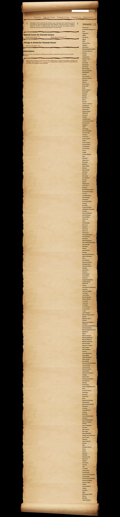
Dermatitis (85, 162)
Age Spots (85, 37)
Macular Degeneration (88, 314)
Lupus (84, 310)
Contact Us (76, 17)
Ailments (37, 17)
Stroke (84, 451)
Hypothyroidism (86, 266)
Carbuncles (85, 109)
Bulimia (84, 95)
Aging (84, 39)
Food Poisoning (86, 201)
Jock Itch (85, 293)
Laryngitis (85, 301)
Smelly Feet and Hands (88, 435)
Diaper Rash (85, 166)
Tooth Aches (85, 470)
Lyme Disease (86, 312)
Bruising (84, 94)
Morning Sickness (87, 337)
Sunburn (84, 453)
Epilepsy (84, 187)
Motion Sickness (87, 339)
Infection (84, 272)
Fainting (84, 193)
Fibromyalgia (86, 197)
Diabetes (84, 164)
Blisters (84, 82)
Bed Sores (85, 66)
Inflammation (86, 274)
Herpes (84, 248)
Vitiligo (84, 488)
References (88, 17)
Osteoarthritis (86, 365)
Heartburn (85, 238)
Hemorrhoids (86, 244)
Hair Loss (85, 225)
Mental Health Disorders (89, 329)
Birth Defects (86, 76)
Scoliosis (85, 414)
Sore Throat (85, 437)
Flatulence (85, 199)
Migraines (85, 331)
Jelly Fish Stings (87, 291)
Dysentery (85, 176)
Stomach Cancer (87, 447)
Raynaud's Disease (87, 400)
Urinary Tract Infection (88, 478)
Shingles (84, 418)
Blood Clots (85, 84)
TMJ (83, 466)
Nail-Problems (86, 349)
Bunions (84, 97)
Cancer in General (87, 103)
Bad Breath (85, 64)
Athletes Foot (86, 59)
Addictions (85, 33)
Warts (83, 492)
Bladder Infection (87, 78)
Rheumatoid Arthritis (88, 404)
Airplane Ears (86, 43)
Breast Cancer (86, 90)
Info (39, 36)
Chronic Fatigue (86, 130)
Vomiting (84, 490)
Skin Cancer (85, 429)
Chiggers (84, 125)
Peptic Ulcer (85, 376)
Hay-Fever (85, 228)
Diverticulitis (85, 170)
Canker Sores (86, 107)
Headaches (85, 232)
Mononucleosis (86, 335)
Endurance (85, 185)
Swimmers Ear (86, 457)
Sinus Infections (87, 425)
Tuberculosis (86, 476)
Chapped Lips (86, 119)
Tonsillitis (85, 468)
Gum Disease (86, 223)
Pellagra (84, 375)
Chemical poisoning (88, 121)
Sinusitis (84, 427)
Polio (83, 388)
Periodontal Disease (88, 378)
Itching (84, 285)
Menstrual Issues (87, 327)
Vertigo (84, 484)
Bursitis (84, 101)
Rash (83, 398)
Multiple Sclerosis (87, 341)
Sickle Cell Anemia (87, 420)
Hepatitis (84, 246)
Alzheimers (85, 47)
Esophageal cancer (87, 191)
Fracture (84, 203)
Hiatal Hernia (85, 250)
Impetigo (84, 268)
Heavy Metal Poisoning (88, 242)
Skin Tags (85, 431)
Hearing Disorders (87, 234)
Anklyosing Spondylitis (88, 49)
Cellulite (84, 117)
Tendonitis (85, 462)
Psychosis (85, 396)
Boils (83, 88)
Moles (84, 333)
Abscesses (85, 27)
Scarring (84, 408)
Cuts (83, 156)
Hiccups (84, 252)
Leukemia (85, 305)
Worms (84, 496)
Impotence (85, 270)
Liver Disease (86, 307)
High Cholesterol (87, 256)
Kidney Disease (86, 297)
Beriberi (84, 74)
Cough (84, 152)
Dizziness (85, 172)
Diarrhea (84, 168)
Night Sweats (86, 359)
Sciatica (84, 412)
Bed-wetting (85, 68)
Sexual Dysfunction (87, 416)
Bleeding (84, 80)
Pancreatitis (85, 371)
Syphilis (84, 460)
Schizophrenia (86, 410)
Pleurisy (84, 382)
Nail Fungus (85, 347)
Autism (84, 61)
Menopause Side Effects (89, 326)
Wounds (84, 498)
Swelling (84, 455)
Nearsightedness (87, 353)
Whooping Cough (87, 494)
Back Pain (85, 62)
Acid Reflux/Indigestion (89, 29)
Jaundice (85, 289)
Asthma (84, 55)
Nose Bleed (85, 361)
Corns (84, 150)
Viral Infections (86, 486)
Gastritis (84, 211)
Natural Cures (49, 17)
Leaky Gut (85, 303)
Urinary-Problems (87, 480)
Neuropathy (85, 355)
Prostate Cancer (86, 390)
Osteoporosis (86, 367)
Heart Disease (86, 236)
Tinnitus (84, 464)
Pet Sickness (86, 380)
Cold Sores (85, 136)
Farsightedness (86, 195)
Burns (84, 99)
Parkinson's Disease (88, 373)
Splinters (84, 439)
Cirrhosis (84, 134)
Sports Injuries (86, 441)
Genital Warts (86, 217)
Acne (83, 31)
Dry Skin (84, 174)
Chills (84, 127)
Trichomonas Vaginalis (88, 474)
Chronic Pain (86, 132)
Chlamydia (85, 128)
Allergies (84, 45)
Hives (83, 258)
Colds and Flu (86, 138)
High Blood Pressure (88, 254)
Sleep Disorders (86, 433)
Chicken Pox (85, 123)
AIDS (83, 41)
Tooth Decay (85, 472)
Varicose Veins (86, 482)
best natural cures (45, 61)
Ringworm (85, 406)
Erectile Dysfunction (88, 189)
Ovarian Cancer (86, 369)
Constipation (86, 146)
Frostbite (84, 205)
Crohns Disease (86, 154)
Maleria (84, 316)
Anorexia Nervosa (87, 51)
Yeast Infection (86, 500)
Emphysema (85, 183)
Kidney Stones (86, 299)
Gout (83, 221)
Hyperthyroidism (87, 262)
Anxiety (84, 53)
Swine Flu (85, 458)
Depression (85, 160)
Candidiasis (85, 105)
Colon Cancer (86, 142)
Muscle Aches (86, 343)
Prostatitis (85, 392)
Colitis (84, 140)
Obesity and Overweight (89, 363)
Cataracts (85, 115)
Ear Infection (85, 177)
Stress (84, 449)
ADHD (84, 35)
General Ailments (87, 213)
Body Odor (85, 86)
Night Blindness (86, 357)
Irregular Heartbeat (87, 279)
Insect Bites (85, 276)
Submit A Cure (63, 17)
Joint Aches (85, 295)
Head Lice (85, 230)
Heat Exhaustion (87, 240)
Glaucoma (85, 219)
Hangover (85, 226)
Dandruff (84, 158)
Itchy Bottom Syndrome (89, 287)
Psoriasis (85, 394)
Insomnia (85, 277)
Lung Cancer (86, 309)
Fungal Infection (87, 207)
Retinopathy (85, 402)
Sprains (84, 443)
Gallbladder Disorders (88, 209)
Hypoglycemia (86, 264)
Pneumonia (85, 384)
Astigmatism (85, 57)
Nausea (84, 351)
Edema (84, 181)
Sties (83, 445)
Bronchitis (85, 92)
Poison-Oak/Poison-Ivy (88, 386)
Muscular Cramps (87, 345)
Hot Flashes (85, 260)
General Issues (86, 215)
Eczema (84, 179)
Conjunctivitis (86, 144)
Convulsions (85, 148)
